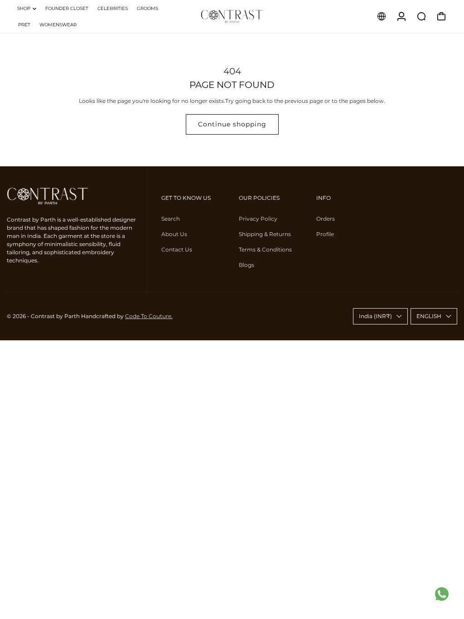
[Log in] (401, 16)
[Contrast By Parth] (232, 16)
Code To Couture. (149, 316)
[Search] (421, 16)
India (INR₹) (375, 316)
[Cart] (441, 16)
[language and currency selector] (381, 16)
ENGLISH (428, 316)
